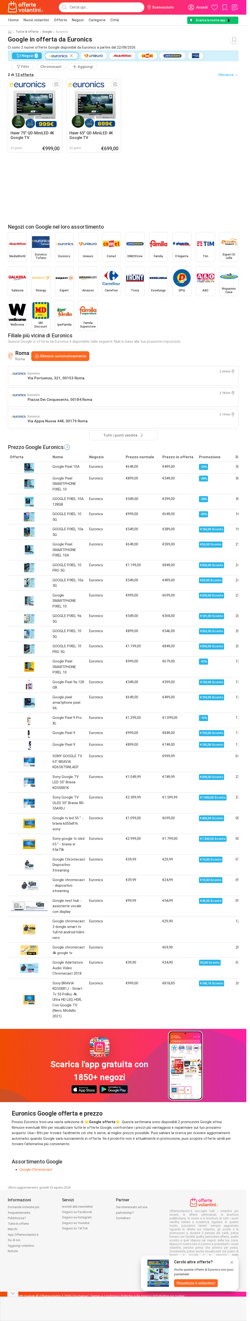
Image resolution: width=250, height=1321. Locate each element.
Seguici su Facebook (77, 1212)
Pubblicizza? (17, 1218)
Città (114, 20)
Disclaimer (80, 1296)
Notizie (13, 1251)
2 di (21, 75)
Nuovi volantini (36, 20)
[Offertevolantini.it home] (25, 7)
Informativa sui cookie (168, 1296)
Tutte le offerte (27, 31)
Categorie (97, 20)
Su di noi (14, 1240)
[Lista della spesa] (235, 7)
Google (47, 31)
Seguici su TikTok (75, 1228)
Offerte (60, 20)
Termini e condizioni (104, 1296)
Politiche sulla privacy (136, 1296)
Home (13, 20)
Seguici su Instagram (77, 1217)
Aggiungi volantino (21, 1245)
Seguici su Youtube (75, 1223)
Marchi (12, 1229)
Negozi (78, 20)
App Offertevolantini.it (23, 1234)
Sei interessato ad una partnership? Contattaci (131, 1212)
